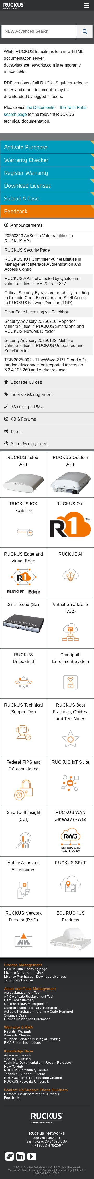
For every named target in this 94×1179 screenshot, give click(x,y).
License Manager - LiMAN (24, 973)
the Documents (40, 107)
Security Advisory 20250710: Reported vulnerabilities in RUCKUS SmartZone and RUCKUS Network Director (44, 326)
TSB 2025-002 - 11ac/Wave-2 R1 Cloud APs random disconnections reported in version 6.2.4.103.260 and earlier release (45, 365)
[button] (85, 31)
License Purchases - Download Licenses (35, 977)
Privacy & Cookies (41, 1170)
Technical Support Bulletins (25, 1074)
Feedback (11, 1098)
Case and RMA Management (26, 1004)
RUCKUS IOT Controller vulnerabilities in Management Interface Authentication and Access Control (42, 264)
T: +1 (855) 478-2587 (47, 1145)
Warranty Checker (17, 1035)
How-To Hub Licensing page (25, 969)
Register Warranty (18, 1031)
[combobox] (39, 31)
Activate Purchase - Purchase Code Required (38, 1011)
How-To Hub (13, 1066)
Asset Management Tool (22, 993)
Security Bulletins (17, 1059)
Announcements (26, 225)
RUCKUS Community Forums (26, 1070)
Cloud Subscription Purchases (27, 1019)
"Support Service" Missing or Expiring (32, 1039)
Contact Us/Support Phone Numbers (31, 1094)
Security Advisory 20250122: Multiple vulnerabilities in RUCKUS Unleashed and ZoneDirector (44, 345)
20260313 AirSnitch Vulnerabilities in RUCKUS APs (38, 238)
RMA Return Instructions (22, 1043)
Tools (15, 431)
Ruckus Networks (47, 1133)
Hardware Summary (19, 1000)
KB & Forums (23, 419)
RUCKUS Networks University (26, 1081)
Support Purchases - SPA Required (30, 1008)
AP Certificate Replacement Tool (28, 996)
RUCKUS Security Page (27, 250)
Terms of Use (17, 1170)
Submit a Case (15, 1015)
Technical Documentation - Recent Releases (38, 1062)
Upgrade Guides (26, 382)
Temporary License (18, 980)
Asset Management (29, 443)
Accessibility (64, 1170)
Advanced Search (17, 1055)
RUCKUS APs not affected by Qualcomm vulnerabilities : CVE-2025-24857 (42, 281)
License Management (31, 394)
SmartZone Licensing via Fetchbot (36, 312)
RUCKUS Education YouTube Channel (33, 1078)
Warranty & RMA (27, 406)
